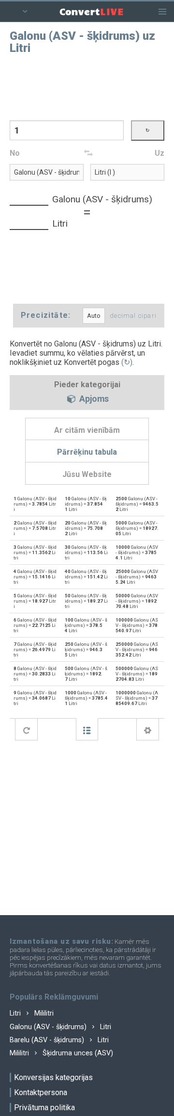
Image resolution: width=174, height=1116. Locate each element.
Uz (159, 153)
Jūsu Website (87, 474)
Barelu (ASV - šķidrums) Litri (59, 1040)
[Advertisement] (87, 86)
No (15, 153)
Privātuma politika (44, 1107)
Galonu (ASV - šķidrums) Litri (60, 1027)
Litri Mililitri (32, 1013)
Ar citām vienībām (87, 430)
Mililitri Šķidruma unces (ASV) (61, 1053)
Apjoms (93, 399)
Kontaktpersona (40, 1092)
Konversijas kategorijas (53, 1077)
